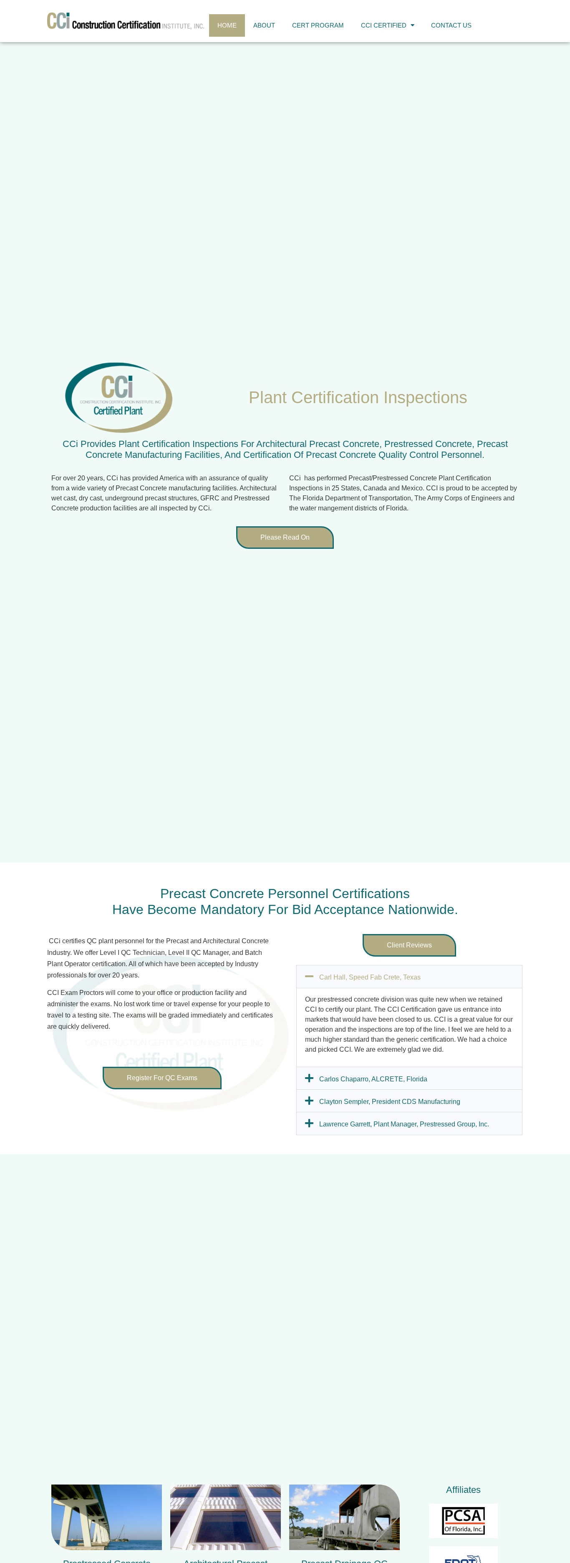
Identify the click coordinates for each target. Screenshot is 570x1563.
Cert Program (318, 25)
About (264, 25)
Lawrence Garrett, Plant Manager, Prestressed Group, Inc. (404, 1124)
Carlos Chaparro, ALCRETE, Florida (373, 1079)
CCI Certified (383, 25)
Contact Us (451, 25)
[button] (409, 945)
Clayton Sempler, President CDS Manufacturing (389, 1101)
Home (227, 25)
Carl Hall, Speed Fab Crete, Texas (370, 977)
